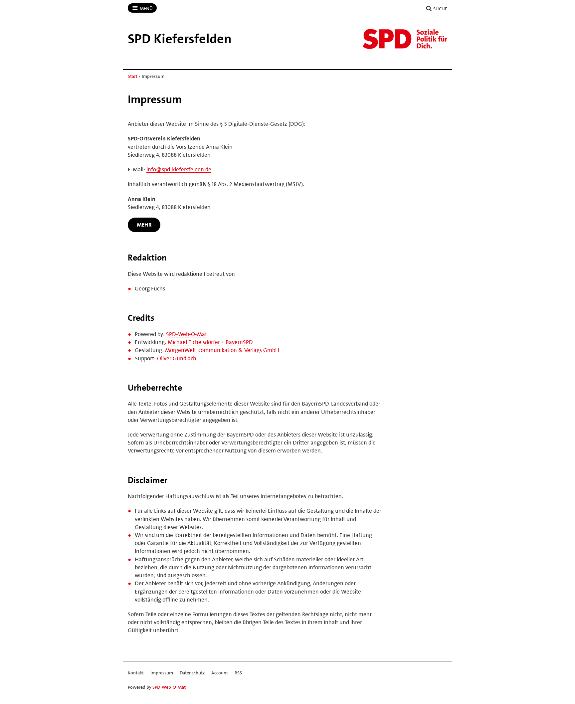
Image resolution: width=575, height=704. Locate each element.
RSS (238, 673)
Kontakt (136, 673)
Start (132, 76)
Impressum (161, 673)
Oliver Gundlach (176, 358)
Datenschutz (192, 673)
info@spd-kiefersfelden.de (178, 169)
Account (219, 673)
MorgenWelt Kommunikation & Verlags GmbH (222, 350)
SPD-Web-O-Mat (186, 334)
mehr (144, 224)
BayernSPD (239, 342)
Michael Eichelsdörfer (194, 342)
